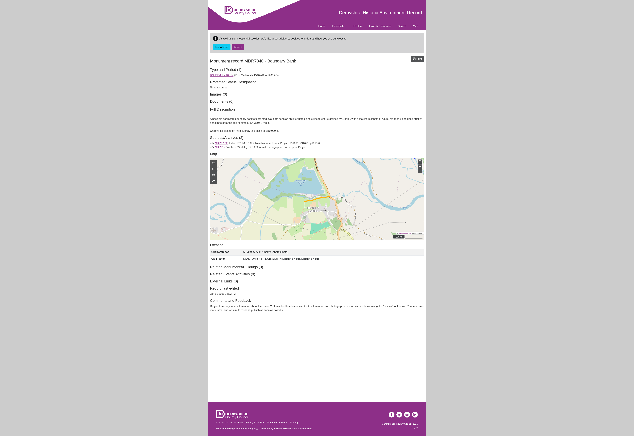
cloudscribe (306, 428)
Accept (238, 47)
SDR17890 (221, 143)
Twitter (399, 415)
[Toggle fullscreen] (420, 161)
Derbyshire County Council (398, 423)
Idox (245, 428)
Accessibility (236, 422)
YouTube (407, 415)
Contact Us (222, 422)
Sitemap (294, 422)
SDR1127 (221, 147)
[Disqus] (317, 359)
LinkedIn (415, 415)
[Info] (213, 175)
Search (402, 26)
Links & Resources (380, 26)
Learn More (221, 47)
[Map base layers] (213, 169)
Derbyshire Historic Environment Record (380, 12)
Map (416, 26)
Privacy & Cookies (255, 422)
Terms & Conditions (277, 422)
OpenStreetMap (405, 233)
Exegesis (233, 428)
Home (321, 26)
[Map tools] (213, 181)
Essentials (338, 26)
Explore (358, 26)
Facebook (392, 415)
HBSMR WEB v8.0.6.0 (286, 428)
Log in (414, 427)
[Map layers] (213, 163)
